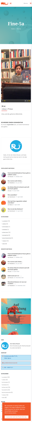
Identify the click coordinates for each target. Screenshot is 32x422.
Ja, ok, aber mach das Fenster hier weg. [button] (16, 417)
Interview (4, 229)
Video (3, 243)
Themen (4, 241)
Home (13, 29)
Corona (4, 224)
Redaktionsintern (6, 238)
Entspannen (5, 226)
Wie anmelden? (12, 195)
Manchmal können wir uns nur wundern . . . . (17, 282)
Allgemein (4, 221)
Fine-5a (19, 29)
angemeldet (10, 124)
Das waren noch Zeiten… (15, 181)
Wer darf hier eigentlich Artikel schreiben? (17, 202)
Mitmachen (5, 232)
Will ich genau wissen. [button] (10, 412)
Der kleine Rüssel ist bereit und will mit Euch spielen (18, 188)
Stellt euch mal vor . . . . (15, 276)
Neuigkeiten (5, 235)
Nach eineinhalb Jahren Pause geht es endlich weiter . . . (19, 173)
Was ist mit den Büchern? (15, 209)
